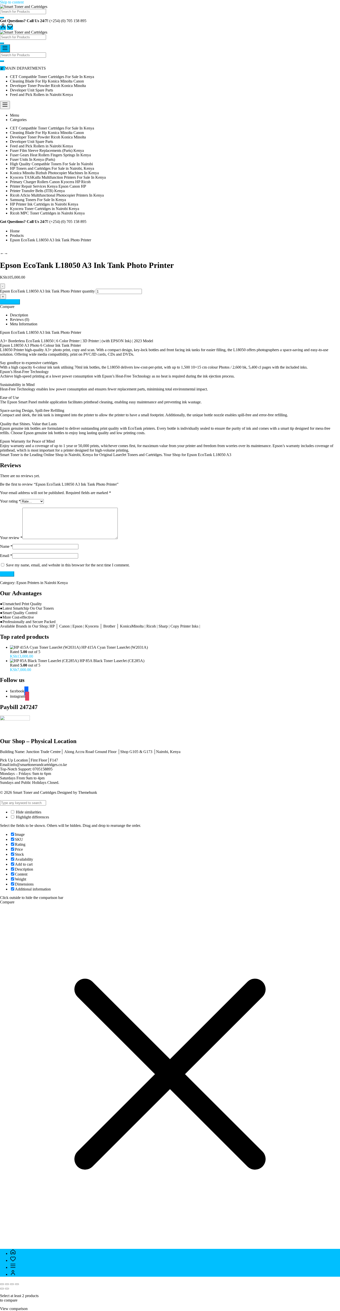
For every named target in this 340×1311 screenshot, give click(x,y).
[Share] (12, 1284)
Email (6, 555)
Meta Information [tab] (23, 324)
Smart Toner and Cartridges (34, 792)
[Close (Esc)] (17, 1284)
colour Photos (218, 367)
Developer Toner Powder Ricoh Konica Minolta (48, 86)
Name (6, 546)
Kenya (88, 455)
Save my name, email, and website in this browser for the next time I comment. (68, 565)
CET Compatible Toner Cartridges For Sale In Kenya (52, 77)
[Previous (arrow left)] (2, 1288)
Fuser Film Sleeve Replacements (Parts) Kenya (47, 150)
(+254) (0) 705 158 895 (67, 21)
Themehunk (87, 792)
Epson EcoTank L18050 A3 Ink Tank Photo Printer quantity (47, 291)
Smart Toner (9, 455)
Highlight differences (32, 817)
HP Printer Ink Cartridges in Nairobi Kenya (44, 204)
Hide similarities (28, 812)
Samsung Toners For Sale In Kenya (38, 200)
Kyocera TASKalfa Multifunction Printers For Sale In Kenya (58, 177)
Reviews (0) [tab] (19, 319)
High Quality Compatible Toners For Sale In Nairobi (51, 164)
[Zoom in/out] (2, 1284)
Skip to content (12, 2)
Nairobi (74, 455)
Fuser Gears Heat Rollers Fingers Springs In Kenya (50, 155)
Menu (14, 115)
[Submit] (2, 17)
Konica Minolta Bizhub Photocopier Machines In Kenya (54, 173)
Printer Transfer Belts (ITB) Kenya (37, 191)
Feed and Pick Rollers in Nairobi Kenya (41, 94)
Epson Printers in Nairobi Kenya (42, 583)
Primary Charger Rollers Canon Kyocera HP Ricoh (50, 182)
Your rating (10, 501)
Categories (18, 120)
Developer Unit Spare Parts (31, 90)
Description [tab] (19, 315)
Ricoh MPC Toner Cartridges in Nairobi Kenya (47, 213)
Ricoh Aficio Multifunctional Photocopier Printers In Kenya (57, 195)
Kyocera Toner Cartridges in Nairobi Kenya (44, 209)
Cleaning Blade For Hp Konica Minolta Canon (47, 81)
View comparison (14, 1309)
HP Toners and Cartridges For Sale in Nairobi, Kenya (52, 168)
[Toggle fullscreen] (7, 1284)
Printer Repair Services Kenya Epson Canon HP (48, 186)
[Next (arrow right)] (7, 1288)
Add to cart (10, 302)
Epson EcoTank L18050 (206, 455)
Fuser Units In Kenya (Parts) (32, 159)
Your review (11, 538)
